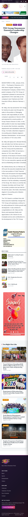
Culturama (4, 488)
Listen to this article (8, 72)
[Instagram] (23, 1)
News (3, 473)
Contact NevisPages (8, 507)
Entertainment (5, 478)
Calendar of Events (6, 490)
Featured (8, 21)
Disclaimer (17, 513)
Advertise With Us (19, 514)
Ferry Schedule (5, 493)
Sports (3, 476)
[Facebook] (21, 1)
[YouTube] (25, 1)
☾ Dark (17, 1)
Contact (3, 496)
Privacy (22, 513)
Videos (3, 481)
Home (3, 21)
